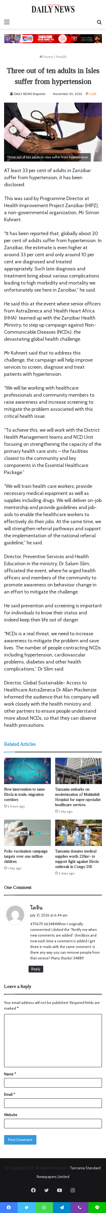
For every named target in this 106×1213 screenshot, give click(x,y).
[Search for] (99, 22)
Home (48, 57)
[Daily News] (53, 8)
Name (10, 1074)
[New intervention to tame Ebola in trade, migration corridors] (27, 771)
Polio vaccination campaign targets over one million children (26, 856)
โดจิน (36, 908)
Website (10, 1115)
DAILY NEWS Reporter (30, 94)
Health (61, 57)
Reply (35, 969)
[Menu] (7, 22)
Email (9, 1094)
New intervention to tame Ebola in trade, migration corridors (24, 794)
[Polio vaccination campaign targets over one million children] (27, 833)
